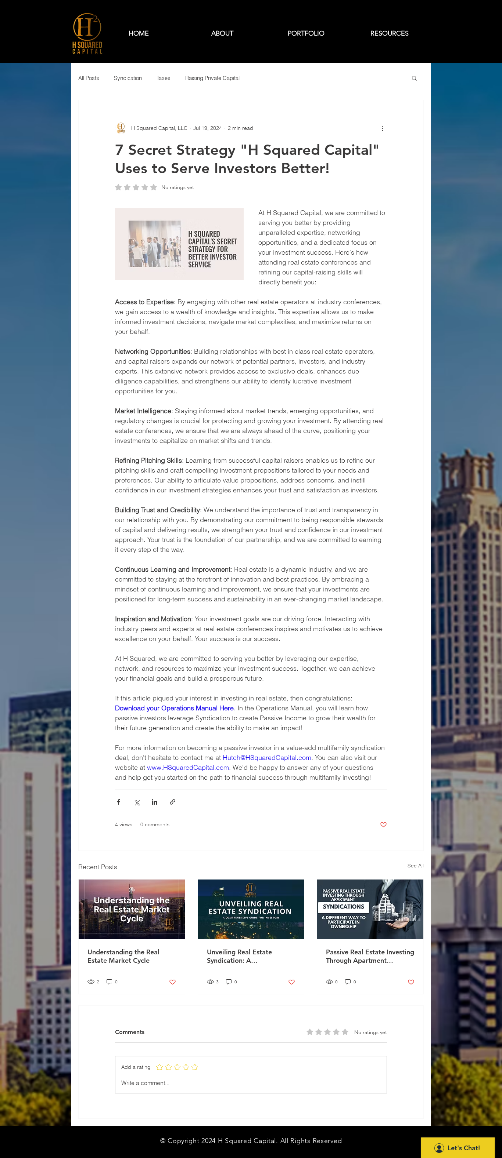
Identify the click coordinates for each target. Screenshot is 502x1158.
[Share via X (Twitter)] (136, 801)
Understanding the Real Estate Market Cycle (123, 956)
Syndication (128, 77)
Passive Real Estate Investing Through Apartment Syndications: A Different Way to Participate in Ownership (370, 956)
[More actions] (382, 128)
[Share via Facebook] (118, 801)
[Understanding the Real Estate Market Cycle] (132, 909)
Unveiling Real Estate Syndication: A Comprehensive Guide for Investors (246, 956)
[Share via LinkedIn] (154, 801)
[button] (414, 78)
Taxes (164, 77)
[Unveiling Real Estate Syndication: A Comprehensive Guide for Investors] (251, 909)
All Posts (88, 77)
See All (416, 865)
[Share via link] (172, 801)
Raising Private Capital (212, 77)
